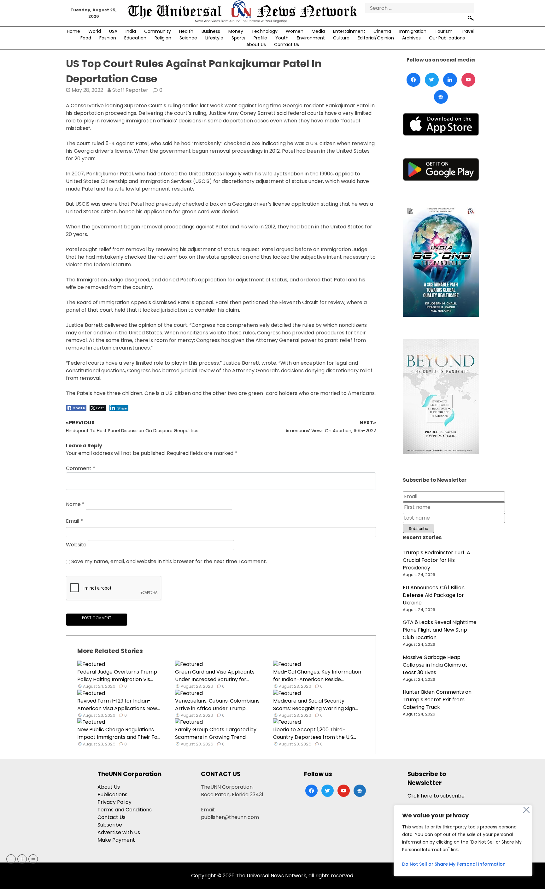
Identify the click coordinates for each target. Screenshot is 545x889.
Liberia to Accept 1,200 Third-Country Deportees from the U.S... (314, 733)
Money (235, 31)
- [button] (11, 859)
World (94, 31)
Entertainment (349, 31)
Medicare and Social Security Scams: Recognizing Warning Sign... (315, 704)
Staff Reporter (130, 90)
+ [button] (22, 859)
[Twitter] (432, 79)
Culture (341, 38)
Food (85, 38)
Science (188, 38)
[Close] (526, 810)
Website (76, 545)
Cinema (382, 31)
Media (318, 31)
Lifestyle (214, 38)
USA (113, 31)
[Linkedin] (450, 79)
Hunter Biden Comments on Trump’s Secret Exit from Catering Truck (437, 699)
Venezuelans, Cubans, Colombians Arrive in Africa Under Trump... (217, 704)
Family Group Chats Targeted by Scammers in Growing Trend (215, 733)
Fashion (107, 38)
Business (211, 31)
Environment (311, 38)
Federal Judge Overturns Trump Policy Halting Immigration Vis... (117, 675)
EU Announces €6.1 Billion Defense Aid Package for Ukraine (434, 595)
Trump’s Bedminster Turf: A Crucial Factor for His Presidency (436, 560)
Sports (238, 38)
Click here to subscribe (436, 795)
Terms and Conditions (124, 809)
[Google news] (441, 96)
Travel (467, 31)
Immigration (412, 31)
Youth (282, 38)
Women (294, 31)
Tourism (444, 31)
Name (75, 504)
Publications (112, 794)
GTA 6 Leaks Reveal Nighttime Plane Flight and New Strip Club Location (440, 630)
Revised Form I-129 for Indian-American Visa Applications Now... (118, 704)
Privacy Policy (114, 802)
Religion (163, 38)
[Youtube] (468, 79)
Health (186, 31)
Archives (411, 38)
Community (157, 31)
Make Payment (116, 840)
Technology (264, 31)
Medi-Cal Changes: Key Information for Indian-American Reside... (317, 675)
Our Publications (447, 38)
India (131, 31)
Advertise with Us (118, 832)
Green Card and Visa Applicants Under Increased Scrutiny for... (215, 675)
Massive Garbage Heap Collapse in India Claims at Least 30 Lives (435, 665)
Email (74, 521)
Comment (80, 468)
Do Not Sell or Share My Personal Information (454, 864)
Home (73, 31)
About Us (256, 44)
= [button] (33, 859)
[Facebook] (413, 79)
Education (135, 38)
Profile (260, 38)
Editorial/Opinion (376, 38)
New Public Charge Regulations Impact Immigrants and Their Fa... (118, 733)
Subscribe (109, 824)
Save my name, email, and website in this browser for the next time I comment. (169, 561)
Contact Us (286, 44)
